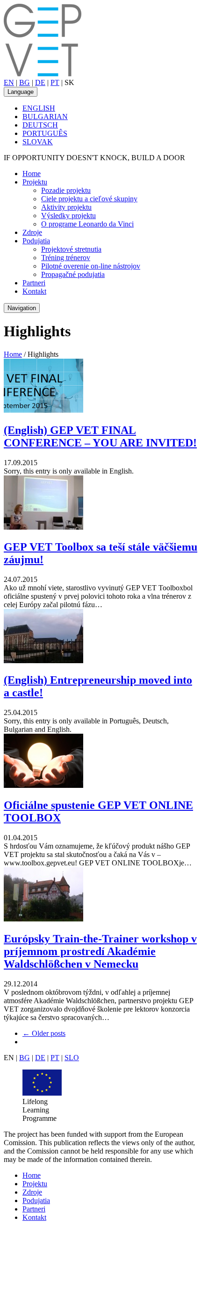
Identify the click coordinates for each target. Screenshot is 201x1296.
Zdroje (32, 232)
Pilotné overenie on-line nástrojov (90, 266)
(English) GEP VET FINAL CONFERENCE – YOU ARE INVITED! (100, 436)
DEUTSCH (40, 125)
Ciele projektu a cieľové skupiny (89, 199)
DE (40, 82)
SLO (72, 1058)
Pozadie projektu (66, 190)
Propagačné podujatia (73, 274)
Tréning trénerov (65, 258)
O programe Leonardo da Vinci (87, 224)
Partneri (33, 283)
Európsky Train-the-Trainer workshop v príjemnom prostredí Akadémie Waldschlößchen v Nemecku (100, 951)
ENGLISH (38, 108)
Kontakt (34, 291)
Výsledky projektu (68, 216)
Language (20, 91)
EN (9, 82)
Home (31, 173)
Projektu (34, 182)
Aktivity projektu (66, 207)
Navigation (21, 308)
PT (54, 82)
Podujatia (36, 241)
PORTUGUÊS (44, 133)
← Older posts (43, 1033)
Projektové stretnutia (71, 249)
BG (24, 82)
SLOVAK (37, 142)
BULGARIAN (45, 116)
